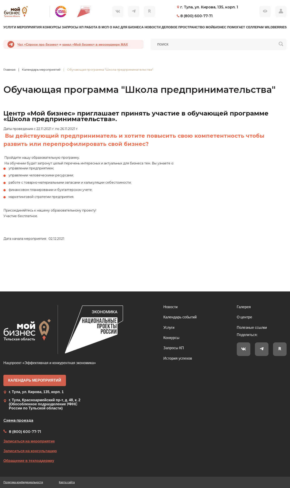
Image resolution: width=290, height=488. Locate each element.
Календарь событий (180, 317)
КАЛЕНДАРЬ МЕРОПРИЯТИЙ (34, 380)
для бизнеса (132, 27)
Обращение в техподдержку (28, 461)
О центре (244, 317)
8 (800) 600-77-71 (25, 432)
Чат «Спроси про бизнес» (37, 44)
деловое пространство (183, 27)
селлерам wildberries (266, 27)
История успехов (177, 358)
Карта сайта (67, 482)
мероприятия (29, 27)
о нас (115, 27)
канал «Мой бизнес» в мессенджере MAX (95, 44)
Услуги (168, 327)
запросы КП (73, 27)
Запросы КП (173, 348)
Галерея (244, 307)
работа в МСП (97, 27)
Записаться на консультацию (30, 451)
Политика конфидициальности (23, 482)
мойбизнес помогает (225, 27)
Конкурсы (171, 338)
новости (153, 27)
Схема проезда (18, 420)
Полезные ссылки (252, 327)
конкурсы (52, 27)
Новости (170, 307)
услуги (9, 27)
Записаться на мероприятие (29, 441)
